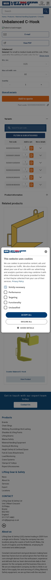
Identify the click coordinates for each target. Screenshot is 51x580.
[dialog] (25, 290)
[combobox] (45, 251)
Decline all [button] (26, 321)
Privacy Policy (18, 281)
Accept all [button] (26, 315)
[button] (25, 327)
